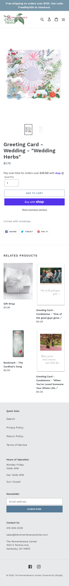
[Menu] (63, 19)
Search (10, 418)
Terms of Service (16, 444)
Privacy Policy (14, 427)
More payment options (34, 209)
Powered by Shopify (53, 575)
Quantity (9, 177)
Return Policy (14, 436)
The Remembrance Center (28, 575)
